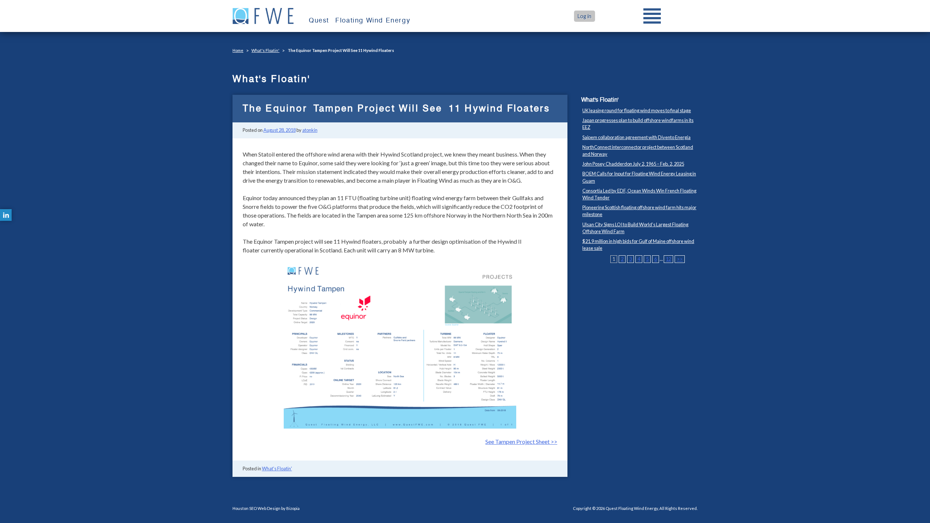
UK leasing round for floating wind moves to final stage (636, 110)
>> (680, 259)
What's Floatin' (265, 50)
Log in (584, 16)
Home (237, 50)
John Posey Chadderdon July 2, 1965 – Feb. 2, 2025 (633, 164)
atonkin (310, 130)
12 (668, 259)
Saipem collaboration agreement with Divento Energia (636, 137)
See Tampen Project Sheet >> (521, 441)
